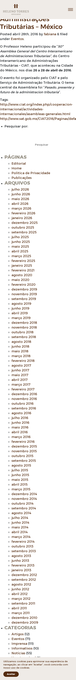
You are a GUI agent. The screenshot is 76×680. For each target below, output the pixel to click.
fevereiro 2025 (23, 261)
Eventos (17, 39)
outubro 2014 (22, 504)
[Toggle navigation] (70, 9)
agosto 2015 (21, 465)
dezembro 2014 (24, 494)
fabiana (50, 34)
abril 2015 (19, 484)
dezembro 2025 (24, 223)
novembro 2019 (24, 294)
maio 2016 (19, 427)
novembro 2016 (24, 399)
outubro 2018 (22, 332)
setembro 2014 (23, 508)
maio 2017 (19, 375)
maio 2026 (20, 199)
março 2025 (21, 256)
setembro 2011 (23, 603)
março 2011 (20, 613)
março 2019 (21, 318)
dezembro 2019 (24, 289)
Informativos (22, 648)
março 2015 (20, 489)
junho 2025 (20, 242)
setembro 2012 (23, 580)
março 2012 (20, 599)
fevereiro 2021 (22, 270)
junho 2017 (20, 370)
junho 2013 (20, 561)
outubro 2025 (22, 227)
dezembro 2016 (24, 394)
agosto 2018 (21, 342)
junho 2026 (20, 194)
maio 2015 (19, 480)
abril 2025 (19, 251)
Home (16, 168)
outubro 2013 (22, 546)
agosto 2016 (21, 413)
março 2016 (21, 437)
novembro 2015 (24, 451)
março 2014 (21, 537)
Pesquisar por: (16, 126)
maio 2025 (20, 247)
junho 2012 (20, 589)
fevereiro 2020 (23, 285)
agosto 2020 (21, 275)
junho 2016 (20, 423)
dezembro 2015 (24, 446)
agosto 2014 (21, 513)
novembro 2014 (24, 499)
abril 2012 (19, 594)
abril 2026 (19, 204)
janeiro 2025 (21, 266)
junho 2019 (20, 308)
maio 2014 (19, 527)
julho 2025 (20, 237)
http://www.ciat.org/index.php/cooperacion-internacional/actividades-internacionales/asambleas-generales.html (36, 109)
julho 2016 (19, 418)
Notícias (18, 653)
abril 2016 (19, 432)
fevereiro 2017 (22, 389)
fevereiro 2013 (22, 565)
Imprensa (19, 644)
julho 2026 (20, 189)
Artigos (17, 634)
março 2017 (20, 385)
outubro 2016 (22, 404)
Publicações (21, 178)
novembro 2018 (24, 327)
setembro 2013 (23, 551)
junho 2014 (20, 523)
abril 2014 (19, 532)
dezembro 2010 (24, 618)
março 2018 (21, 356)
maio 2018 (19, 351)
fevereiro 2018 (23, 361)
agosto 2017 (21, 365)
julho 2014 (19, 518)
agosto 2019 (21, 304)
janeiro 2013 (21, 570)
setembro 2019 (23, 299)
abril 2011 (19, 608)
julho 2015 (19, 470)
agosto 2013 (21, 556)
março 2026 (21, 208)
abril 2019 (19, 313)
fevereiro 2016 (23, 442)
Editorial (18, 164)
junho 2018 (20, 346)
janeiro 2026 (21, 218)
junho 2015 (20, 475)
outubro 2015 (22, 456)
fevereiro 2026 (23, 213)
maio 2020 (20, 280)
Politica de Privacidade (30, 173)
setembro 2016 (23, 408)
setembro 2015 (23, 461)
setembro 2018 (23, 337)
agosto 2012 (21, 584)
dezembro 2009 (24, 622)
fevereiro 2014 (23, 542)
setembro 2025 (24, 232)
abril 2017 (19, 380)
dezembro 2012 (24, 575)
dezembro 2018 (24, 323)
